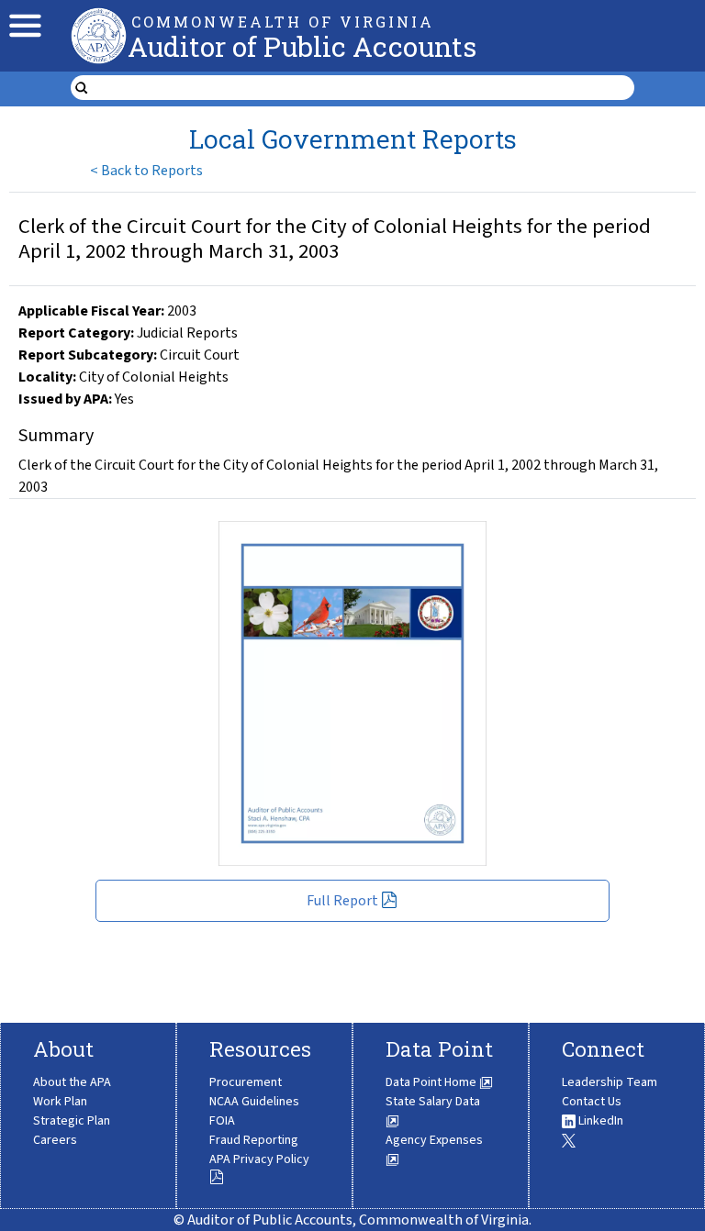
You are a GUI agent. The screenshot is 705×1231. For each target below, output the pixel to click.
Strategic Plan (71, 1121)
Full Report (342, 901)
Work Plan (60, 1101)
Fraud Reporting (253, 1140)
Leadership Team (609, 1082)
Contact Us (591, 1101)
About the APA (72, 1082)
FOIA (222, 1121)
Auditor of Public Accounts (302, 46)
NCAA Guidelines (254, 1101)
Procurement (245, 1082)
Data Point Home (432, 1082)
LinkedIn (599, 1121)
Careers (55, 1140)
